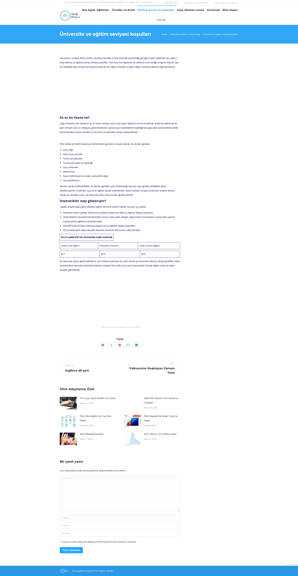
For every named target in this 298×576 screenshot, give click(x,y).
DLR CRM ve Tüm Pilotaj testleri (160, 433)
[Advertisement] (120, 92)
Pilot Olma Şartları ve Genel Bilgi (125, 327)
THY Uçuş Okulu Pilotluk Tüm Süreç (97, 398)
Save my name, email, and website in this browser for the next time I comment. (99, 541)
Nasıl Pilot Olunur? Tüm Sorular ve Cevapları (161, 400)
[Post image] (68, 403)
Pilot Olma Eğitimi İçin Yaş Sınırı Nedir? (95, 418)
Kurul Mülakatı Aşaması (91, 433)
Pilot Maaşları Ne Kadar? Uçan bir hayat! (161, 418)
